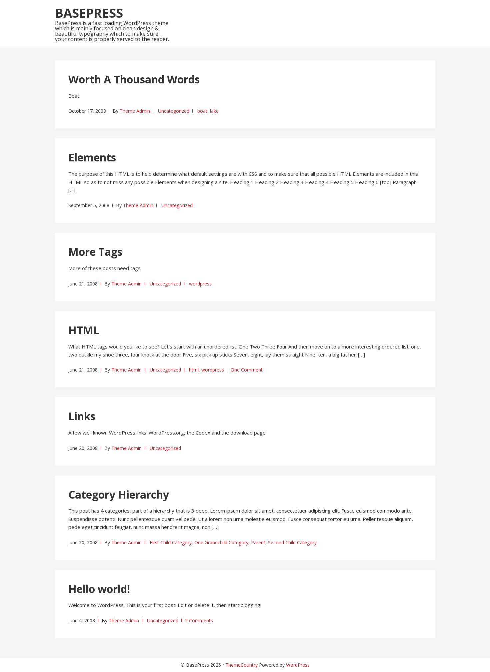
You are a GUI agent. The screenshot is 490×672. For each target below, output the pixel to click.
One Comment (247, 370)
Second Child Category (292, 542)
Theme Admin (135, 111)
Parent (258, 542)
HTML (83, 330)
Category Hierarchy (118, 494)
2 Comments (199, 620)
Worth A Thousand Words (134, 79)
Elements (92, 157)
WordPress (298, 665)
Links (81, 416)
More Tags (95, 251)
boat (202, 111)
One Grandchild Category (221, 542)
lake (214, 111)
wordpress (200, 283)
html (194, 370)
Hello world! (99, 589)
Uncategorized (173, 111)
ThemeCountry (241, 665)
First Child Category (171, 542)
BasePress (89, 12)
